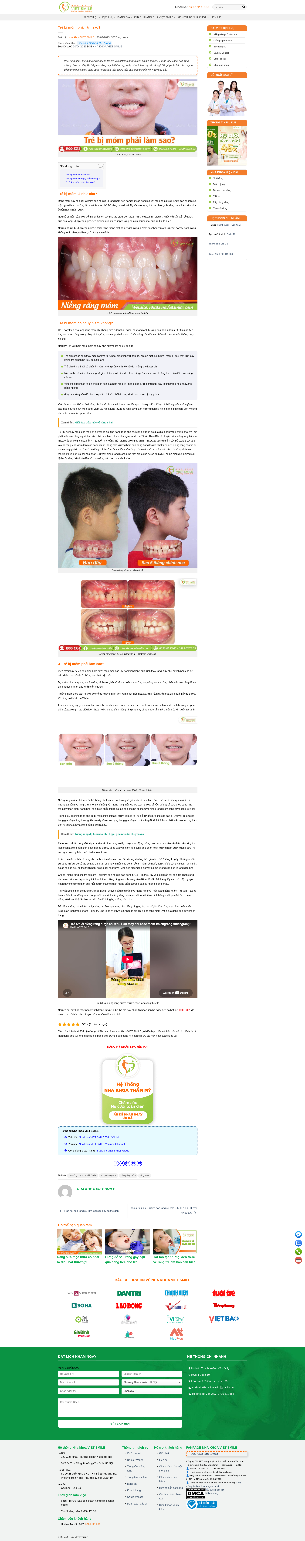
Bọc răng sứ (220, 46)
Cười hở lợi (220, 58)
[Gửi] (244, 7)
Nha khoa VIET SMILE (81, 37)
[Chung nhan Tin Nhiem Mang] (217, 1493)
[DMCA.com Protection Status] (195, 1493)
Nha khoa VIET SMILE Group (112, 1150)
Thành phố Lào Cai (218, 243)
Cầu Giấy (236, 225)
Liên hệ (216, 17)
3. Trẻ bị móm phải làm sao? (80, 182)
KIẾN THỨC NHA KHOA (192, 17)
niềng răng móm (128, 1175)
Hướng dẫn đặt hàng (171, 1488)
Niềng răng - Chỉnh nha (225, 34)
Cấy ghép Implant (223, 40)
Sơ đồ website (135, 1497)
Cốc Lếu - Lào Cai (71, 1488)
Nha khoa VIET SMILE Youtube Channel (102, 1144)
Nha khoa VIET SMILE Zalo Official (99, 1137)
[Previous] (212, 146)
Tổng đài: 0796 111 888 (221, 254)
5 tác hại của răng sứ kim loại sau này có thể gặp (91, 1211)
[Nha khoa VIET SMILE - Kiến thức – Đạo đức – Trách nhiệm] (76, 7)
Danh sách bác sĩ (137, 1503)
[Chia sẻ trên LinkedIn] (139, 1163)
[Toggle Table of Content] (99, 166)
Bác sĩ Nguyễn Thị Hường (96, 43)
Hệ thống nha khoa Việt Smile (82, 1175)
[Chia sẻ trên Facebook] (116, 1163)
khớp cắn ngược (108, 1175)
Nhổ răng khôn (221, 65)
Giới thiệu (91, 17)
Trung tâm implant (137, 1477)
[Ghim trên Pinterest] (133, 1163)
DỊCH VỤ (107, 17)
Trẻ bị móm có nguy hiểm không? (83, 178)
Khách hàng (134, 1490)
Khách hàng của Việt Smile (153, 17)
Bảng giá (132, 1483)
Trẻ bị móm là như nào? (78, 174)
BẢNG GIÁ (123, 17)
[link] (227, 97)
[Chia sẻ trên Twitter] (122, 1163)
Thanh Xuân (223, 225)
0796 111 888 (199, 7)
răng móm (144, 1175)
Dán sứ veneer (221, 52)
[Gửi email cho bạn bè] (127, 1163)
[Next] (242, 146)
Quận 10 (231, 234)
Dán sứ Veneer (135, 1460)
